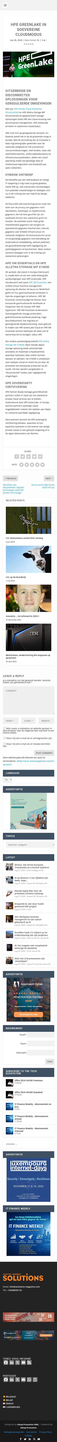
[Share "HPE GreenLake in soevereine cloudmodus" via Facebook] (17, 456)
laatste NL (31, 883)
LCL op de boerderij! (16, 577)
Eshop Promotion (28, 1427)
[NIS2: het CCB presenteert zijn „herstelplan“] (9, 960)
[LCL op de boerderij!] (28, 559)
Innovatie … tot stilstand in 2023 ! (22, 616)
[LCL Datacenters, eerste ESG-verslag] (28, 520)
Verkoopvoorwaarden (14, 1432)
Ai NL (29, 909)
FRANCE (10, 1403)
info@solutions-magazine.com (25, 1286)
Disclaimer (32, 1432)
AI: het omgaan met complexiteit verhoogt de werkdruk (31, 946)
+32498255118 (15, 1290)
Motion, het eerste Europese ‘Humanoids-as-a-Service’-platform (32, 866)
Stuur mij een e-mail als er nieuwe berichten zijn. (26, 744)
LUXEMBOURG (13, 1407)
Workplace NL (41, 883)
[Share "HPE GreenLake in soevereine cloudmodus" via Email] (34, 456)
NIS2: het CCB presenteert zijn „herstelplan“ (30, 960)
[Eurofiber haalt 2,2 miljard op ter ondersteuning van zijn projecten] (9, 934)
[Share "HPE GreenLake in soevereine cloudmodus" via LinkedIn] (28, 456)
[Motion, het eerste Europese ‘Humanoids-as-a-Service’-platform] (9, 866)
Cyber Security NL (34, 964)
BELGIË (9, 1400)
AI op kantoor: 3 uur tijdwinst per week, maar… (31, 879)
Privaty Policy (45, 1432)
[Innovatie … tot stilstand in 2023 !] (28, 598)
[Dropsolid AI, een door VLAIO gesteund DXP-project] (9, 905)
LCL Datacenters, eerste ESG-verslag (24, 538)
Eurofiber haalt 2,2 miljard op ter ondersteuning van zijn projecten (31, 933)
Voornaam (21, 1052)
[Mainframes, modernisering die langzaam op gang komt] (28, 637)
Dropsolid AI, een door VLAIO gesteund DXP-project (29, 905)
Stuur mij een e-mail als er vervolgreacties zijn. (29, 738)
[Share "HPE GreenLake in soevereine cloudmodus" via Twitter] (23, 456)
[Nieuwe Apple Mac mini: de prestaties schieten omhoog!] (9, 892)
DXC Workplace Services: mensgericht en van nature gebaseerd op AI (28, 919)
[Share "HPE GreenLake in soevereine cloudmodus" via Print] (40, 456)
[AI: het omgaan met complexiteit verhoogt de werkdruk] (9, 947)
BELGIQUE (11, 1396)
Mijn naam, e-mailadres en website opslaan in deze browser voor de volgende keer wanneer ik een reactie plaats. (28, 730)
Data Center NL (32, 40)
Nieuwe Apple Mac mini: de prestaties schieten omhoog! (29, 892)
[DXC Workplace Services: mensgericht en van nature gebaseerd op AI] (9, 918)
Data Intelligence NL (35, 870)
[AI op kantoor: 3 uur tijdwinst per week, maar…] (9, 879)
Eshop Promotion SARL (28, 1424)
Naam (23, 1043)
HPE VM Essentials (38, 282)
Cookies (28, 1435)
